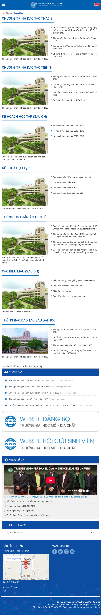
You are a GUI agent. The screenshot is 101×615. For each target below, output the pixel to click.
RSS (4, 590)
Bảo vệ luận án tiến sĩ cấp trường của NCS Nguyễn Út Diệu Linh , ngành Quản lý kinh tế (75, 251)
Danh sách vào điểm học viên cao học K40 (72, 177)
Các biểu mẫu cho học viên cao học (69, 296)
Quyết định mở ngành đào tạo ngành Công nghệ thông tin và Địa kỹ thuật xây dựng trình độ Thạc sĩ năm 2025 (75, 30)
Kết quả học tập (16, 168)
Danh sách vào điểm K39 (64, 187)
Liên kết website (19, 525)
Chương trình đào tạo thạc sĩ (28, 18)
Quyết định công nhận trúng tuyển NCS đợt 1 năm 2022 (34, 392)
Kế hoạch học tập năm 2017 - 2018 (68, 130)
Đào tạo (9, 13)
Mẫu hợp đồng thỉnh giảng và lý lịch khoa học (74, 280)
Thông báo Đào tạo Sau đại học (28, 320)
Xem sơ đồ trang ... (11, 587)
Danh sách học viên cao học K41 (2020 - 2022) (22, 208)
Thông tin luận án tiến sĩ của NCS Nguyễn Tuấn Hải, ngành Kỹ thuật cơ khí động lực (75, 235)
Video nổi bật (17, 459)
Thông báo (15, 372)
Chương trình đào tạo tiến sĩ (27, 67)
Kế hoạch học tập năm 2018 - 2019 (68, 125)
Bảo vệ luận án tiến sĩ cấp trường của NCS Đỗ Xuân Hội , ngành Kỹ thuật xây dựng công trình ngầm (23, 260)
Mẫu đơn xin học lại (62, 291)
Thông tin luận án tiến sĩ (24, 217)
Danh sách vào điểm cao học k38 (68, 193)
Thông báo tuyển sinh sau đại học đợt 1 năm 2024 (31, 386)
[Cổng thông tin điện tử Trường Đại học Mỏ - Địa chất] (3, 13)
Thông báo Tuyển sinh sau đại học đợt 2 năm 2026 (25, 58)
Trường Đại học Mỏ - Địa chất (16, 550)
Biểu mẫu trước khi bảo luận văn (67, 285)
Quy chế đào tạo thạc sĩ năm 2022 (17, 311)
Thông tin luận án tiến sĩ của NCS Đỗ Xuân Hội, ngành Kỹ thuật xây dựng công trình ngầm (75, 243)
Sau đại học (18, 13)
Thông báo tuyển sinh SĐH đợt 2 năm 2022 (72, 345)
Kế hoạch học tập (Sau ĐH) (24, 116)
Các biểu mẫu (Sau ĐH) (20, 271)
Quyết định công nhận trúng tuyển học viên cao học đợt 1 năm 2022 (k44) (23, 158)
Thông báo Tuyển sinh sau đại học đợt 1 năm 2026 (25, 356)
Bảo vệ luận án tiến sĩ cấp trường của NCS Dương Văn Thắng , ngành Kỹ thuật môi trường (75, 227)
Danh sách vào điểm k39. (64, 182)
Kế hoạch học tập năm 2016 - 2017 (68, 136)
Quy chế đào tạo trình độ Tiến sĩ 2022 (70, 100)
